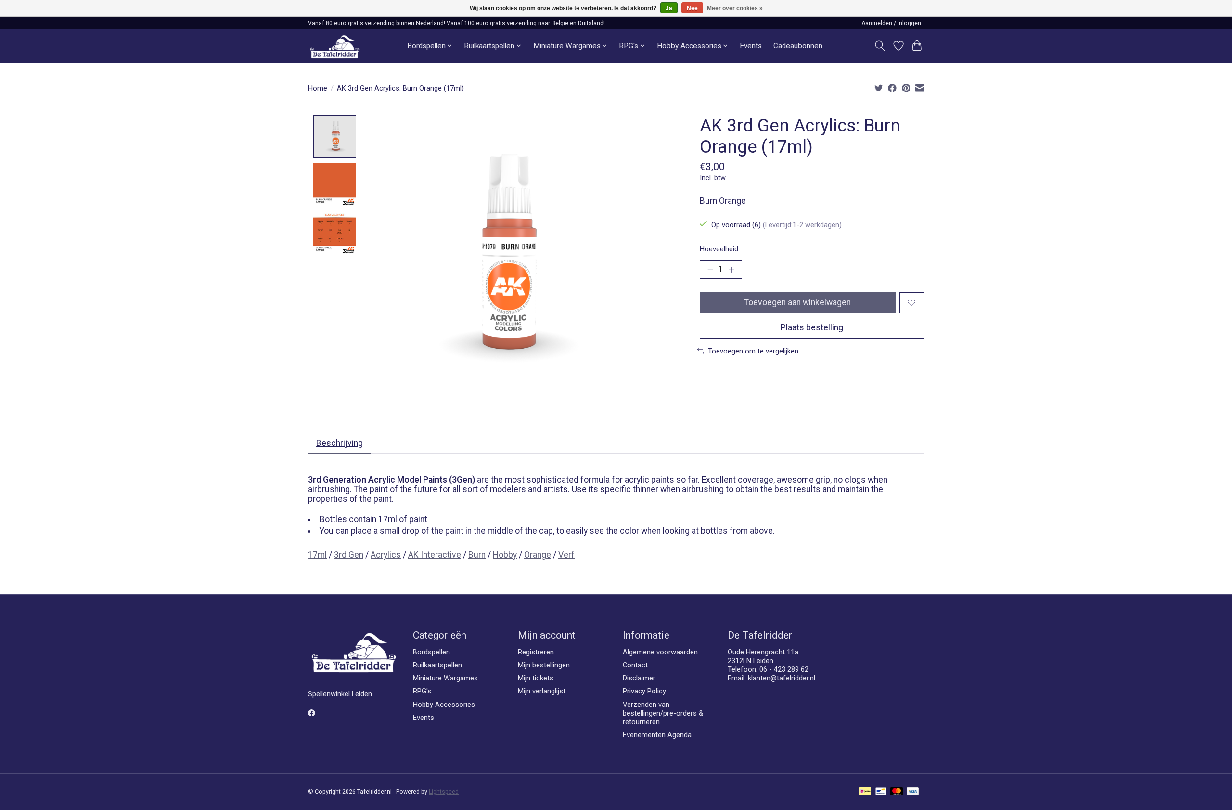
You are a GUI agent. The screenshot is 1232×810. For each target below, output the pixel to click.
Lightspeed (444, 791)
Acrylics (386, 555)
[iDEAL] (865, 792)
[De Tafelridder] (334, 46)
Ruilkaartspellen (437, 665)
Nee (692, 8)
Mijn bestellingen (544, 665)
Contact (635, 665)
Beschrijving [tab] (339, 443)
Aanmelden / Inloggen (891, 23)
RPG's (422, 691)
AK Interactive (434, 555)
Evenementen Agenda (657, 735)
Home (317, 88)
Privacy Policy (644, 691)
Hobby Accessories (444, 704)
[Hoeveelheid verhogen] (731, 269)
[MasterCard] (896, 792)
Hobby (505, 555)
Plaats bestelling (812, 327)
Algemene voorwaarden (660, 652)
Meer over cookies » (735, 8)
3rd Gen (348, 555)
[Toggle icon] (880, 45)
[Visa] (913, 792)
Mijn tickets (535, 678)
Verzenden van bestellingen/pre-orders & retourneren (663, 713)
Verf (566, 555)
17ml (317, 555)
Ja (669, 8)
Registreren (536, 652)
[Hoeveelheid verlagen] (710, 269)
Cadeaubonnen (797, 45)
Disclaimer (639, 678)
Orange (537, 555)
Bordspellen (431, 652)
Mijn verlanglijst (541, 691)
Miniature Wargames (445, 678)
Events (751, 45)
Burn (477, 555)
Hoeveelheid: (720, 249)
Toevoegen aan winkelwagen (797, 302)
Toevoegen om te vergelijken (753, 351)
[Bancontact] (881, 792)
